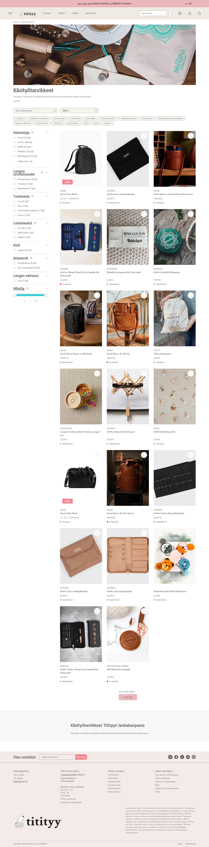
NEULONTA (90, 13)
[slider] (14, 295)
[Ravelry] (182, 757)
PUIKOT (75, 13)
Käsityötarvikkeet (27, 22)
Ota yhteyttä (18, 778)
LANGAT (47, 13)
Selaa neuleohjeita (162, 778)
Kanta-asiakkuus (114, 791)
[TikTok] (188, 757)
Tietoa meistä (18, 774)
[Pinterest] (194, 757)
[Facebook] (176, 757)
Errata (157, 791)
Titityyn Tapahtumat (68, 799)
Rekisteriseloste (114, 788)
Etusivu (16, 22)
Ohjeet (61, 13)
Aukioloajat (65, 795)
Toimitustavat (113, 778)
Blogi (157, 785)
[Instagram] (170, 757)
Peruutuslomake (114, 785)
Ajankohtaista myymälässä (71, 802)
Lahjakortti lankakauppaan (165, 781)
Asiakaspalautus (114, 781)
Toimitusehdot (113, 774)
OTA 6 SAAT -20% (66, 4)
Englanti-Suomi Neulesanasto (167, 788)
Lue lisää (16, 101)
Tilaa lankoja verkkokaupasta (166, 774)
